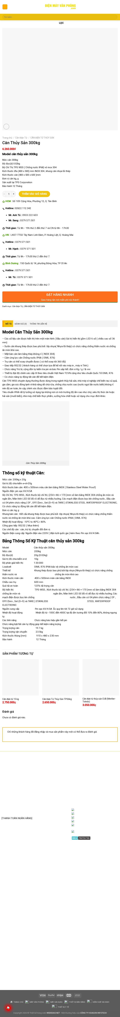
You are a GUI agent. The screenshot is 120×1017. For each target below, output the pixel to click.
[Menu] (4, 6)
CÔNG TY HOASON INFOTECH (93, 1013)
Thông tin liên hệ (38, 324)
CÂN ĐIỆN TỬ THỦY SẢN (42, 138)
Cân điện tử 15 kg (10, 699)
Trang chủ (7, 138)
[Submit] (114, 17)
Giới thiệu (93, 810)
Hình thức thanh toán (56, 794)
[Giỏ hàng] (115, 7)
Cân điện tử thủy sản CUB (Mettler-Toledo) (99, 700)
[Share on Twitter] (15, 313)
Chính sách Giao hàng (56, 789)
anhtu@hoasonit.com (17, 811)
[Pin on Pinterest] (26, 313)
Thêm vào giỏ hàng (34, 194)
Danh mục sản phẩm (104, 813)
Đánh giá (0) (21, 324)
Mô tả (8, 324)
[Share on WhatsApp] (5, 313)
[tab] (7, 323)
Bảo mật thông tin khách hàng (54, 801)
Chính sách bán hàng (56, 771)
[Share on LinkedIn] (32, 313)
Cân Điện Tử (21, 138)
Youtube (107, 817)
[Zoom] (6, 126)
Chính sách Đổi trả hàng (54, 782)
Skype (104, 825)
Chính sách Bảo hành (56, 776)
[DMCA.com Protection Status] (81, 838)
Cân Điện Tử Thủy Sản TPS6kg (57, 699)
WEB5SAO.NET (53, 1013)
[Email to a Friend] (21, 313)
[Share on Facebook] (10, 313)
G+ (100, 821)
